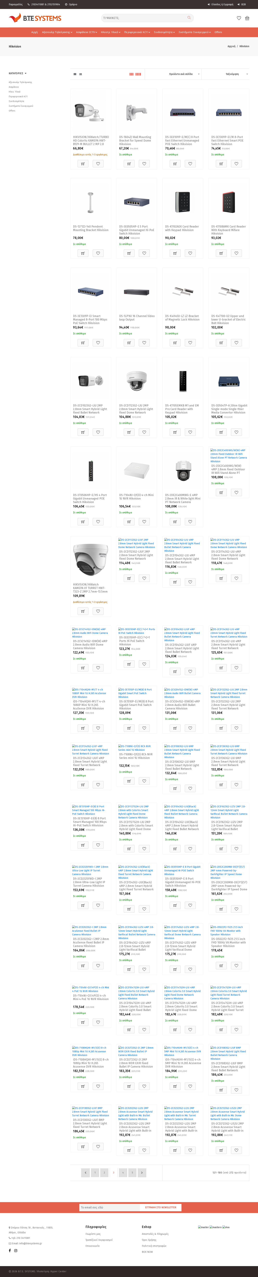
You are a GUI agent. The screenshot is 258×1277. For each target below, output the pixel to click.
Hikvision (244, 46)
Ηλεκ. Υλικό (15, 92)
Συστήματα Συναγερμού (194, 32)
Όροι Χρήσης (149, 1239)
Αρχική (231, 46)
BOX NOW (147, 1251)
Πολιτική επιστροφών (154, 1245)
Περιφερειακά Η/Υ (136, 32)
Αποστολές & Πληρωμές (155, 1234)
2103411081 (37, 4)
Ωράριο (73, 4)
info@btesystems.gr (30, 1243)
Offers (218, 32)
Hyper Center (58, 1271)
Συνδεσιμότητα (163, 32)
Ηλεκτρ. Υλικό (109, 32)
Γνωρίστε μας (93, 1234)
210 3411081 (23, 1238)
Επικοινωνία (92, 1245)
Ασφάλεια (14, 87)
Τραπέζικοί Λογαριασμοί (99, 1239)
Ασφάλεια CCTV (85, 32)
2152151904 (53, 4)
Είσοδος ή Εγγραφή (222, 4)
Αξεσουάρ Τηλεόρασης (56, 32)
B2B (243, 4)
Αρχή (34, 32)
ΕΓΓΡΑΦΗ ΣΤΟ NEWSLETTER (160, 1207)
